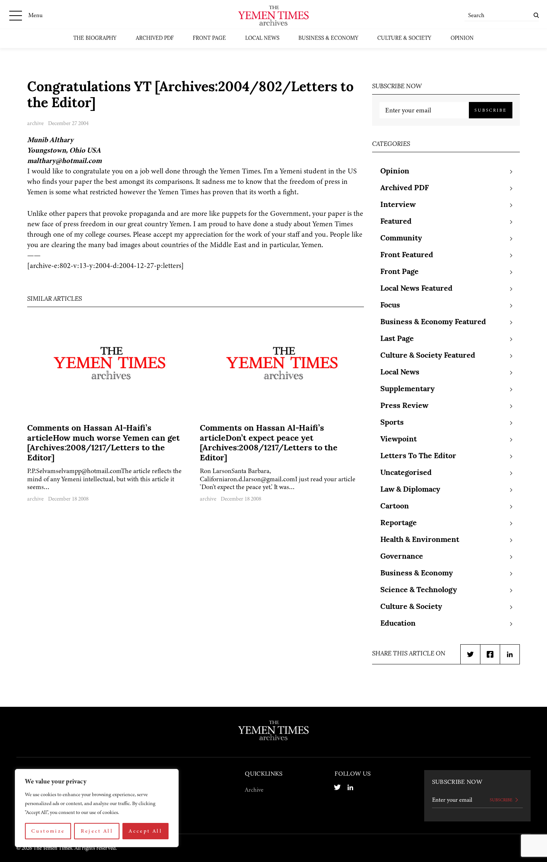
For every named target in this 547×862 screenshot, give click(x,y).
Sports (392, 423)
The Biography (94, 38)
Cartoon (394, 506)
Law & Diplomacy (410, 490)
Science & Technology (418, 590)
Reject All (97, 830)
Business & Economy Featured (433, 322)
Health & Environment (419, 540)
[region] (97, 808)
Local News (262, 38)
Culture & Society (404, 38)
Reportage (398, 523)
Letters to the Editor (418, 456)
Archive (254, 790)
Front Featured (406, 255)
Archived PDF (155, 38)
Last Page (397, 339)
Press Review (404, 406)
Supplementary (407, 389)
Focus (390, 305)
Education (398, 624)
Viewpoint (398, 439)
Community (401, 238)
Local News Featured (416, 289)
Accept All (145, 830)
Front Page (209, 38)
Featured (396, 222)
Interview (398, 205)
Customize (48, 830)
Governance (401, 557)
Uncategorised (406, 473)
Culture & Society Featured (427, 356)
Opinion (462, 38)
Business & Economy (328, 38)
